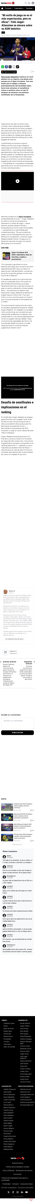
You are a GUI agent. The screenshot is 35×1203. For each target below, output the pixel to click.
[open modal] (33, 3)
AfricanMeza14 (11, 876)
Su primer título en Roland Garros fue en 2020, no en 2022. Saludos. (17, 882)
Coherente (10, 866)
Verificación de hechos (24, 1170)
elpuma (9, 856)
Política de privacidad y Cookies (17, 1167)
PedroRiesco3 (11, 945)
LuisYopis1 (10, 886)
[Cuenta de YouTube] (26, 1192)
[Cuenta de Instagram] (17, 1192)
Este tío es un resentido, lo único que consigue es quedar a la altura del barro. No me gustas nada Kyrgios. (17, 871)
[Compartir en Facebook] (6, 66)
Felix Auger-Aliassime (10, 77)
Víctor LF (8, 35)
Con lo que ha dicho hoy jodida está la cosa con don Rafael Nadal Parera (17, 920)
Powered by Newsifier (17, 1196)
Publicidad (6, 1184)
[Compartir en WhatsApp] (2, 66)
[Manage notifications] (31, 1199)
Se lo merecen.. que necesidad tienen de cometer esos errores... (17, 940)
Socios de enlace (26, 1184)
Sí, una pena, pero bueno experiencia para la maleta (17, 911)
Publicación (17, 733)
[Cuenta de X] (8, 1192)
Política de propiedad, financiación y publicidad (14, 1179)
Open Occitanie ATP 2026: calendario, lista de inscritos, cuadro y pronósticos (22, 256)
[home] (2, 8)
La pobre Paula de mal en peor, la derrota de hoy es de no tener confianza (17, 902)
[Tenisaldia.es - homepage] (8, 3)
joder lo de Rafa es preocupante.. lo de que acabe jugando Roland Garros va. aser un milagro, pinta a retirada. (17, 930)
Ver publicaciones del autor (14, 639)
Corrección (17, 1174)
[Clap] (5, 652)
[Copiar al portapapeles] (17, 66)
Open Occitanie (24, 217)
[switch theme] (29, 3)
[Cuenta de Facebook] (13, 1192)
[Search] (26, 3)
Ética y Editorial (8, 1170)
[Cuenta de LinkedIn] (22, 1192)
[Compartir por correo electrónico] (13, 66)
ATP (3, 32)
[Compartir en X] (10, 66)
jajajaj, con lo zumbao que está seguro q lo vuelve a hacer (17, 892)
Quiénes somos (17, 1163)
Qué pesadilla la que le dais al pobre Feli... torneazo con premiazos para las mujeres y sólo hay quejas (17, 950)
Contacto (15, 1184)
